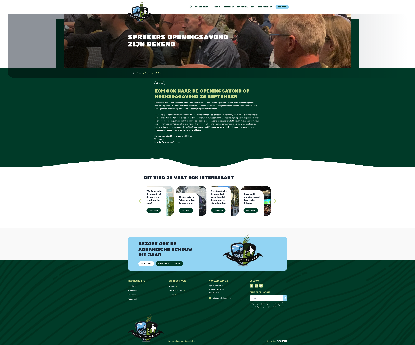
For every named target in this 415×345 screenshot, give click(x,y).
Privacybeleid (190, 341)
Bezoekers (229, 7)
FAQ (253, 7)
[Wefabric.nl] (282, 341)
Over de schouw (177, 280)
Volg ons (254, 280)
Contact (282, 7)
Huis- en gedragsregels (176, 341)
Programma (242, 7)
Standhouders (265, 7)
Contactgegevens (218, 280)
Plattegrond (132, 299)
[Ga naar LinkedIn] (261, 286)
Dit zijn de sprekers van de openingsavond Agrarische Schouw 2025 (252, 197)
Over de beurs (201, 7)
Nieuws (217, 7)
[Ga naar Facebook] (251, 286)
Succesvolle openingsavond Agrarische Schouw (219, 199)
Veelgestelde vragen (176, 290)
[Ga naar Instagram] (256, 286)
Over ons (172, 286)
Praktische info (136, 280)
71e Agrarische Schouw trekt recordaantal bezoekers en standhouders (187, 197)
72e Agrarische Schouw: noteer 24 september (154, 200)
